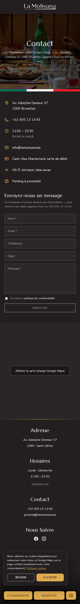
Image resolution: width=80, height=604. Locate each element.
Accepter (50, 577)
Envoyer (40, 308)
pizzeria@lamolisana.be (40, 515)
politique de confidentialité (39, 298)
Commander (18, 595)
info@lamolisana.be (26, 147)
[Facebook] (36, 539)
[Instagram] (44, 539)
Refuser (21, 577)
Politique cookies (36, 568)
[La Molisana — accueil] (40, 6)
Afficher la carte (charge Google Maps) (40, 371)
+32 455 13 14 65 (26, 119)
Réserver (49, 595)
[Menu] (71, 595)
